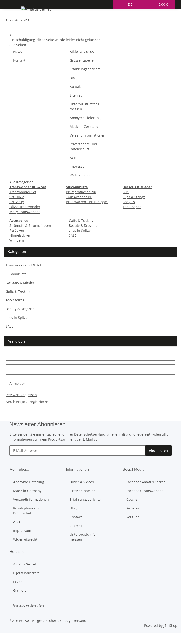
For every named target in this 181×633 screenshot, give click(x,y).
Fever (17, 581)
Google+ (132, 499)
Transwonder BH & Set (23, 265)
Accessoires (15, 300)
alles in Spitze (79, 230)
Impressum (79, 166)
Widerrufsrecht (82, 175)
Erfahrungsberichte (85, 69)
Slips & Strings (134, 197)
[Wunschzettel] (150, 4)
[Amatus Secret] (36, 9)
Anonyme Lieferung (85, 117)
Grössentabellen (83, 60)
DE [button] (130, 4)
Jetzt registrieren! (35, 401)
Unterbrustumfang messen (84, 106)
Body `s (129, 202)
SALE (72, 235)
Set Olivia (16, 197)
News (17, 51)
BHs (126, 192)
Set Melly (16, 202)
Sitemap (76, 95)
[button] (120, 4)
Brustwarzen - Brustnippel (87, 202)
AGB (73, 157)
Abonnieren (158, 450)
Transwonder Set (22, 192)
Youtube (133, 517)
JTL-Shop (170, 625)
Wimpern (16, 240)
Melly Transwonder (24, 212)
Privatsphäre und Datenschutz (83, 146)
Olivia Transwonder (24, 207)
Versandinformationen (87, 135)
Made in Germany (84, 126)
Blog (73, 78)
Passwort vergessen (21, 395)
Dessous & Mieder (20, 282)
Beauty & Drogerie (83, 225)
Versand (79, 620)
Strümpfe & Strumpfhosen (30, 225)
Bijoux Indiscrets (26, 573)
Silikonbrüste (16, 274)
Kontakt (19, 60)
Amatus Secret (24, 564)
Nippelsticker (19, 235)
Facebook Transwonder (144, 490)
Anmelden (17, 383)
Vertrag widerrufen (28, 605)
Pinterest (133, 508)
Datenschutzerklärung (91, 434)
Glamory (19, 590)
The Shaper (132, 207)
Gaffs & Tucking (81, 220)
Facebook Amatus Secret (145, 482)
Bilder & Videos (82, 51)
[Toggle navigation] (15, 9)
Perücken (16, 230)
